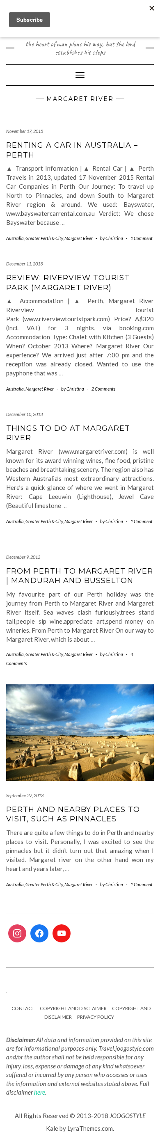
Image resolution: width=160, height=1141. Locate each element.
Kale (52, 1128)
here (39, 1092)
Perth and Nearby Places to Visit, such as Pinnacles (73, 814)
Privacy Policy (95, 1017)
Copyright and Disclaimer (73, 1008)
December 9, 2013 (23, 557)
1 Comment (141, 238)
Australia (15, 238)
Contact (22, 1008)
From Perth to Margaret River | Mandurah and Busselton (79, 576)
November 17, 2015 (24, 131)
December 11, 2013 (24, 263)
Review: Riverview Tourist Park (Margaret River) (68, 282)
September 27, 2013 (24, 795)
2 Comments (103, 388)
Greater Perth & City (44, 238)
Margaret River (78, 238)
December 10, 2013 (24, 414)
